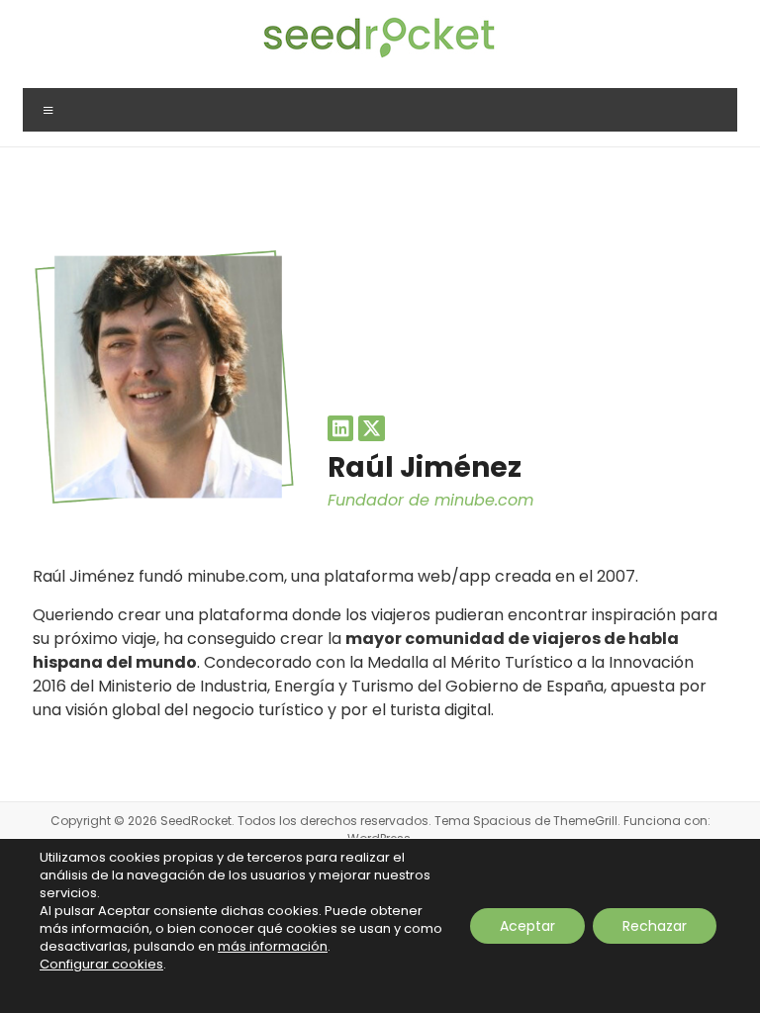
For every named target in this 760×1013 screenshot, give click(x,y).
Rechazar (654, 926)
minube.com (483, 500)
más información (273, 946)
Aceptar (527, 926)
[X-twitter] (371, 428)
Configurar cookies (101, 964)
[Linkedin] (341, 428)
